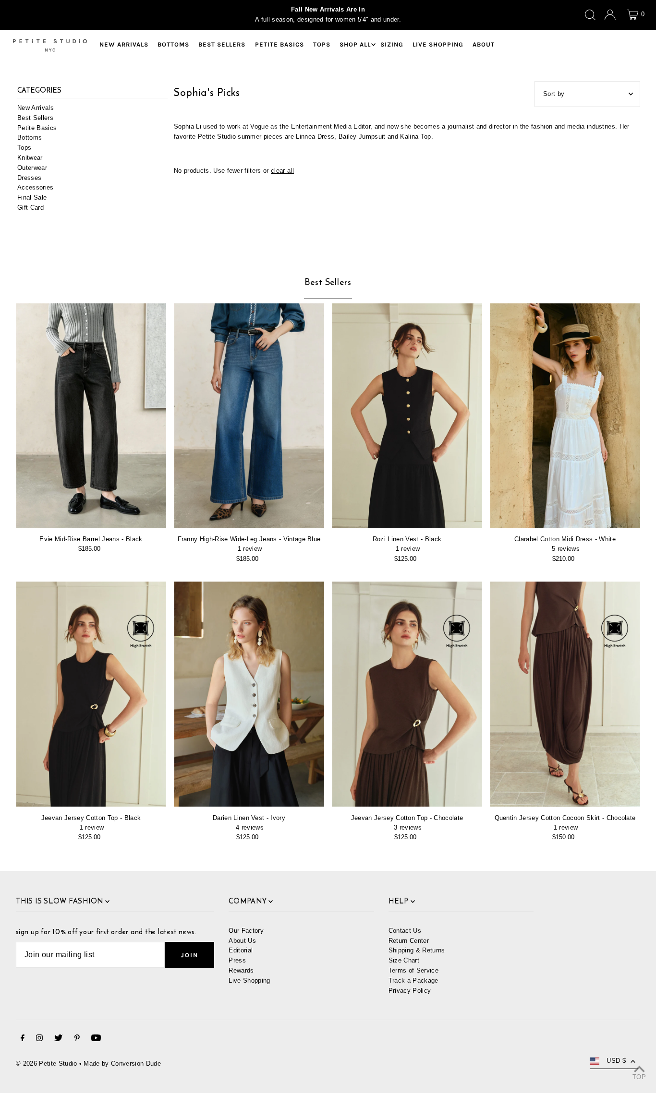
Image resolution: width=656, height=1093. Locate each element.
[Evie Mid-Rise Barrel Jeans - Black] (91, 416)
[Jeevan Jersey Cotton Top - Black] (91, 694)
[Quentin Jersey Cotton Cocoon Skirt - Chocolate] (565, 694)
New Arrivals (35, 107)
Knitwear (30, 157)
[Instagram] (39, 1039)
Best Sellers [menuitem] (221, 44)
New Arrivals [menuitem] (123, 44)
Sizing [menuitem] (391, 44)
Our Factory (246, 930)
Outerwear (32, 167)
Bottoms (29, 138)
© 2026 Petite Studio (46, 1063)
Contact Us (405, 930)
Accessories (35, 187)
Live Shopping (249, 980)
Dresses (29, 177)
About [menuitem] (484, 44)
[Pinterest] (77, 1039)
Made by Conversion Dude (122, 1063)
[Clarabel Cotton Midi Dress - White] (565, 416)
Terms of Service (413, 970)
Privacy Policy (410, 990)
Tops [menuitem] (321, 44)
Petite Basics (37, 127)
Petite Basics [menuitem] (279, 44)
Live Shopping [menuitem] (438, 44)
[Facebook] (22, 1039)
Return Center (409, 940)
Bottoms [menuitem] (173, 44)
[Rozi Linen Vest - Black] (407, 416)
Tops (24, 148)
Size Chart (404, 960)
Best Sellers (35, 117)
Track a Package (413, 980)
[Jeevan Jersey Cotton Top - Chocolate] (407, 694)
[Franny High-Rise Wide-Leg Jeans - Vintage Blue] (249, 416)
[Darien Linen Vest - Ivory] (249, 694)
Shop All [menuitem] (355, 44)
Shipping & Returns (417, 950)
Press (237, 960)
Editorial (241, 950)
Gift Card (30, 207)
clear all (282, 170)
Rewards (241, 970)
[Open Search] (590, 15)
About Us (242, 940)
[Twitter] (58, 1039)
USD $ (616, 1060)
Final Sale (32, 198)
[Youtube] (96, 1039)
